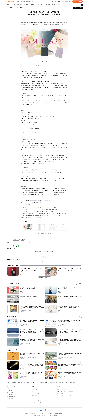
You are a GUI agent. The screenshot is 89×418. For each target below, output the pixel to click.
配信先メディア (10, 392)
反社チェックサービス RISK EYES (63, 398)
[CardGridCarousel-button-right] (67, 227)
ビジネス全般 (33, 242)
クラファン (58, 4)
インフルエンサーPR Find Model (63, 393)
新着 (8, 4)
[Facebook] (13, 246)
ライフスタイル (32, 4)
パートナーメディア (10, 394)
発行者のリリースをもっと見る (44, 277)
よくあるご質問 (35, 397)
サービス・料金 (10, 390)
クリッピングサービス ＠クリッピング (64, 389)
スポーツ (37, 4)
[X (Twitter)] (16, 246)
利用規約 (41, 413)
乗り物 (53, 4)
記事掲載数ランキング (11, 396)
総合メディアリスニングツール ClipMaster (65, 391)
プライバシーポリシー (49, 413)
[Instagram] (45, 410)
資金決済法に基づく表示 (59, 413)
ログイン (33, 391)
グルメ (15, 4)
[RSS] (48, 410)
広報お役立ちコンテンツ (11, 398)
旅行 (18, 4)
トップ (7, 382)
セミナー (33, 404)
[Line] (18, 246)
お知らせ (33, 398)
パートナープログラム (34, 413)
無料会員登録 (34, 389)
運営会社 (26, 413)
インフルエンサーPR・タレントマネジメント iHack (67, 395)
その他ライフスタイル (25, 242)
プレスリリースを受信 (66, 1)
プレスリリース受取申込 (36, 400)
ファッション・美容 (24, 4)
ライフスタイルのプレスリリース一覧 (18, 382)
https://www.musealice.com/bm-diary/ (32, 65)
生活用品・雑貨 (16, 242)
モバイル (49, 4)
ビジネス (41, 4)
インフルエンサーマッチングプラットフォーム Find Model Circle (69, 397)
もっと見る (79, 283)
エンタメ (11, 4)
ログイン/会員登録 (78, 1)
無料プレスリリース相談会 (37, 402)
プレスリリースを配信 (55, 1)
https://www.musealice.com (45, 200)
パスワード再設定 (35, 393)
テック (45, 4)
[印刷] (20, 246)
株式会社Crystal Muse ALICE (32, 382)
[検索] (82, 5)
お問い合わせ (44, 256)
